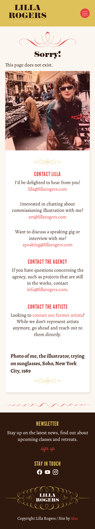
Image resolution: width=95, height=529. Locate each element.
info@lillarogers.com (47, 289)
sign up (47, 448)
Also (74, 518)
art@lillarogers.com (47, 216)
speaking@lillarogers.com (48, 244)
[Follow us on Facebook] (39, 472)
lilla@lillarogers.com (47, 189)
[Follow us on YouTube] (47, 472)
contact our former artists (57, 315)
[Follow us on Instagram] (55, 472)
